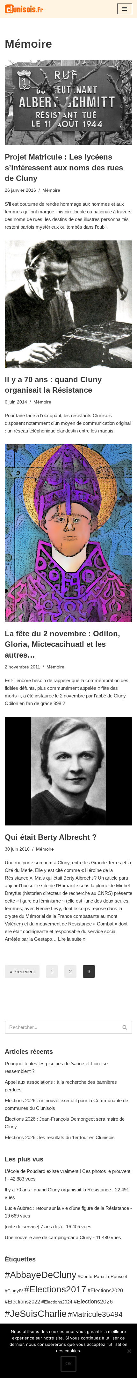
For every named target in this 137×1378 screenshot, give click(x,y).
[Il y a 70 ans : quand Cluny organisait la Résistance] (68, 304)
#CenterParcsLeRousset (102, 1276)
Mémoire (51, 190)
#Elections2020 (105, 1290)
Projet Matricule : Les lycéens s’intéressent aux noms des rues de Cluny (64, 167)
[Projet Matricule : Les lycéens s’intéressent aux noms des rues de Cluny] (68, 102)
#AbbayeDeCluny (40, 1274)
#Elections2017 (55, 1289)
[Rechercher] (125, 1027)
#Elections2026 (93, 1301)
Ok (68, 1363)
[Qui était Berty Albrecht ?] (68, 771)
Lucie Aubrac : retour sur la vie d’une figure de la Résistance (67, 1208)
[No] (129, 1351)
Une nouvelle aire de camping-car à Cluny (48, 1237)
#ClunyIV (14, 1291)
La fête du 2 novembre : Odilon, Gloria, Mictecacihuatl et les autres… (62, 644)
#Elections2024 (56, 1302)
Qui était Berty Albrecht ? (51, 837)
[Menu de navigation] (124, 9)
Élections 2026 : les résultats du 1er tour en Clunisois (60, 1137)
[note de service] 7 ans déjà (33, 1226)
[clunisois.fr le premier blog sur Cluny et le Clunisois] (24, 8)
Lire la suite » (71, 939)
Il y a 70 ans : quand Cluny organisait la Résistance (58, 1189)
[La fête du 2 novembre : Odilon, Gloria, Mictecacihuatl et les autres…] (68, 533)
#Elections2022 (22, 1301)
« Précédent (22, 971)
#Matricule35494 (95, 1314)
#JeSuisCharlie (36, 1313)
